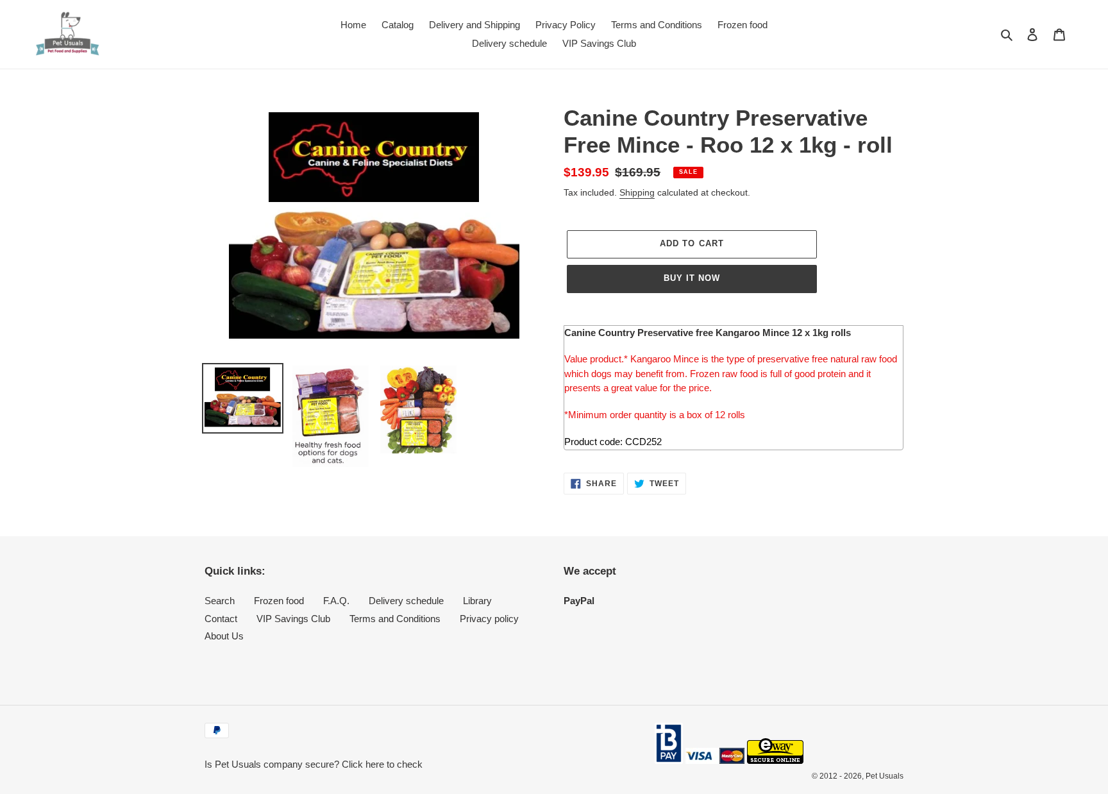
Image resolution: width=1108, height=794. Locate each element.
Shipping (637, 192)
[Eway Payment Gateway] (775, 760)
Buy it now (692, 278)
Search (220, 600)
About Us (224, 635)
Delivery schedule (406, 600)
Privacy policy (489, 618)
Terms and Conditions (395, 618)
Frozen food (279, 600)
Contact (221, 618)
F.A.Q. (336, 600)
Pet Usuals (884, 776)
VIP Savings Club (293, 618)
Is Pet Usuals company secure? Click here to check (314, 764)
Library (477, 600)
